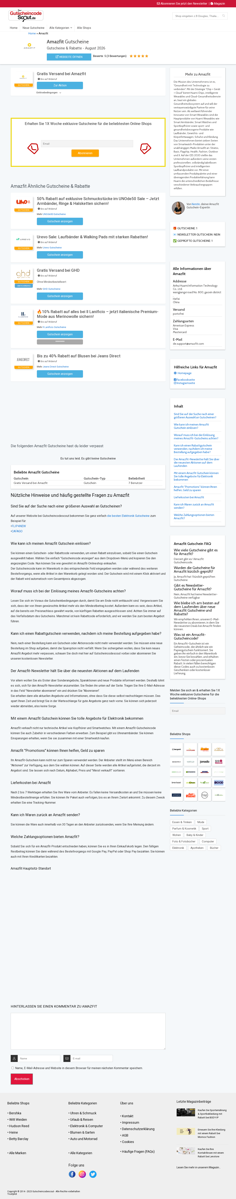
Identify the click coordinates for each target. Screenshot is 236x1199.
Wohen (176, 835)
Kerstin (196, 204)
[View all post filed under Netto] (204, 749)
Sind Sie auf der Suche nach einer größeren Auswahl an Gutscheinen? (195, 415)
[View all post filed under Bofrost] (204, 772)
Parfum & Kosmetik (184, 828)
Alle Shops (84, 28)
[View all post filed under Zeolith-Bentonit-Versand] (218, 772)
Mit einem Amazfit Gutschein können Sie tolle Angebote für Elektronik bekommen (196, 476)
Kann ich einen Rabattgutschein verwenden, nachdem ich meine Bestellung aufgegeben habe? (193, 449)
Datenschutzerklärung (138, 1129)
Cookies (128, 1142)
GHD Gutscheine (51, 289)
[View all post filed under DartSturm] (190, 772)
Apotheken (197, 848)
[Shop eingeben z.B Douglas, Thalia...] (223, 16)
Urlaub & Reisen (81, 1119)
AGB (125, 1135)
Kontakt (127, 1116)
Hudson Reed (19, 1126)
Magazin (219, 3)
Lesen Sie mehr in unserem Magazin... (199, 1167)
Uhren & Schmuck (83, 1113)
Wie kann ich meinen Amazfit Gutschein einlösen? (191, 426)
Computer (208, 841)
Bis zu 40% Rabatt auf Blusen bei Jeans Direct (78, 356)
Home (14, 28)
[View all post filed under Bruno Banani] (176, 782)
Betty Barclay (18, 1139)
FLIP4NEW (19, 526)
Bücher (214, 848)
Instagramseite (185, 383)
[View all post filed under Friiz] (204, 795)
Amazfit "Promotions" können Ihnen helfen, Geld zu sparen (195, 488)
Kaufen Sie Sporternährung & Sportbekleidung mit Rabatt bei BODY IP (212, 1114)
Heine (13, 1132)
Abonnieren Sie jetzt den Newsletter (183, 3)
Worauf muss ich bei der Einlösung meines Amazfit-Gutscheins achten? (196, 436)
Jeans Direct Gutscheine (56, 366)
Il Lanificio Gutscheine (54, 327)
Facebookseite (185, 379)
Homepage (184, 373)
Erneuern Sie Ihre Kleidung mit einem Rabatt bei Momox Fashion (211, 1133)
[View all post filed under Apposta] (176, 795)
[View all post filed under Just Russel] (190, 795)
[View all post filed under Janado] (204, 762)
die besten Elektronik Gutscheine (128, 516)
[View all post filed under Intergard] (190, 749)
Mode (200, 822)
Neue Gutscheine (33, 28)
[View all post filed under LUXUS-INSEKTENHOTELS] (218, 749)
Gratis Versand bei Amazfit (61, 73)
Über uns (126, 1103)
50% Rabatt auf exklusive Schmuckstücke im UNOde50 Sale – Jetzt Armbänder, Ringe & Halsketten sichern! (98, 201)
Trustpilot (12, 1194)
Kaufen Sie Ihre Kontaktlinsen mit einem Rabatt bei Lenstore (211, 1153)
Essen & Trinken (182, 822)
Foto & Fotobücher (183, 841)
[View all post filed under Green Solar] (176, 772)
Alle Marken (17, 1153)
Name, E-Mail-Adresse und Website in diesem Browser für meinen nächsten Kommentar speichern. (79, 1068)
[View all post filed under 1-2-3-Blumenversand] (218, 762)
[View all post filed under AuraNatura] (204, 782)
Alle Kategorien (59, 28)
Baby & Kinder (195, 835)
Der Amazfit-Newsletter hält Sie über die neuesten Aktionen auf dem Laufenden (196, 463)
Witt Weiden (18, 1119)
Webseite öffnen (70, 57)
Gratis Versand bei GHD (58, 270)
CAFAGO (17, 531)
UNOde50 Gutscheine (54, 214)
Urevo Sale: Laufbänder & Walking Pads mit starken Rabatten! (92, 237)
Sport (205, 828)
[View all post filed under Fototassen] (218, 795)
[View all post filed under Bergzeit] (176, 749)
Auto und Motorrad (83, 1139)
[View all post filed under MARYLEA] (190, 762)
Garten (90, 1132)
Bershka (15, 1113)
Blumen (75, 1132)
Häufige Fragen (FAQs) (138, 1151)
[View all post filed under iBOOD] (218, 782)
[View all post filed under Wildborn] (190, 782)
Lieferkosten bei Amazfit (189, 497)
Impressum (130, 1122)
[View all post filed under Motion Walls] (176, 762)
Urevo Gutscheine (52, 247)
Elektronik (178, 848)
